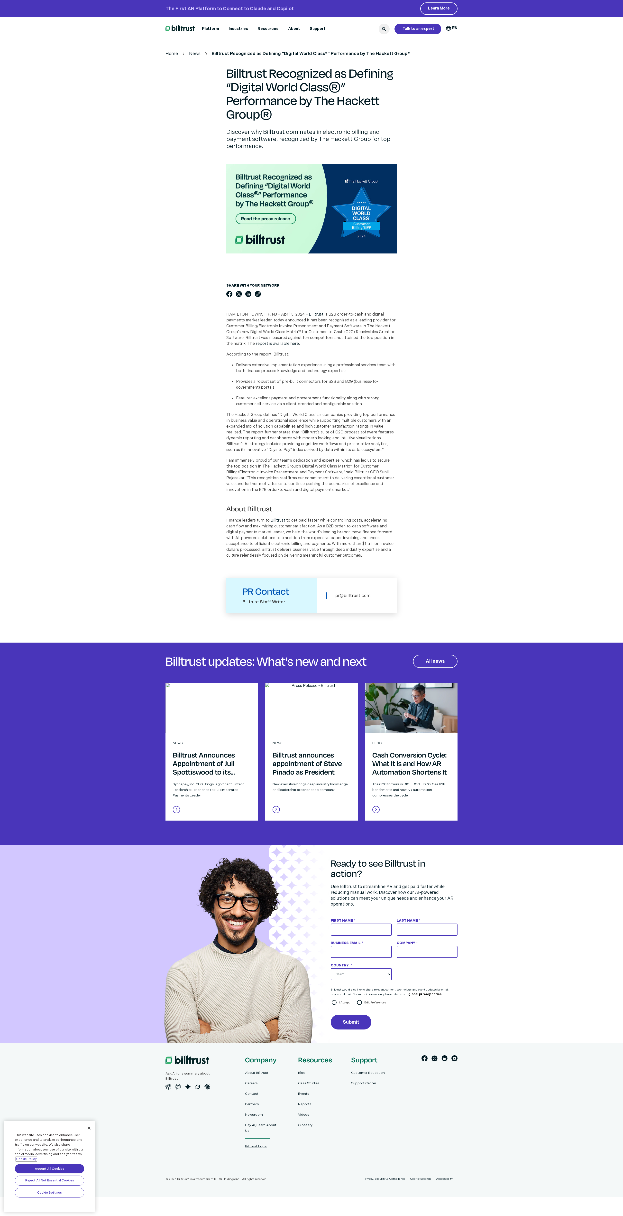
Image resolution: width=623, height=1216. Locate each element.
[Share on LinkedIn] (248, 294)
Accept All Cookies (49, 1169)
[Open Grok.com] (198, 1087)
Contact (251, 1094)
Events (303, 1094)
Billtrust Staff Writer (264, 602)
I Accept (344, 1002)
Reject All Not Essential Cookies (49, 1180)
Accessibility (444, 1179)
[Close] (89, 1128)
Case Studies (309, 1083)
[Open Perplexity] (178, 1087)
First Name (343, 920)
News (195, 53)
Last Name (408, 920)
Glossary (305, 1125)
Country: (341, 965)
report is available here (277, 343)
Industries (238, 29)
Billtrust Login (256, 1146)
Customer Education (368, 1073)
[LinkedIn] (444, 1059)
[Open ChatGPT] (168, 1087)
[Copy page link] (258, 294)
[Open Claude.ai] (207, 1087)
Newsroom (254, 1115)
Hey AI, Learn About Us (260, 1128)
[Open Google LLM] (188, 1087)
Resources (268, 29)
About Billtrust (256, 1073)
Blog (301, 1073)
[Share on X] (239, 294)
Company (407, 943)
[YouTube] (454, 1059)
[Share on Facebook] (229, 294)
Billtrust (316, 314)
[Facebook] (424, 1059)
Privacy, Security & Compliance (384, 1179)
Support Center (363, 1083)
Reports (305, 1104)
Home (171, 53)
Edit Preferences (375, 1002)
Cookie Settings (49, 1193)
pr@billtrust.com (353, 595)
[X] (434, 1059)
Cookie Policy (26, 1159)
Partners (252, 1104)
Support (318, 29)
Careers (251, 1083)
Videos (303, 1115)
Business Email (347, 943)
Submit (351, 1022)
